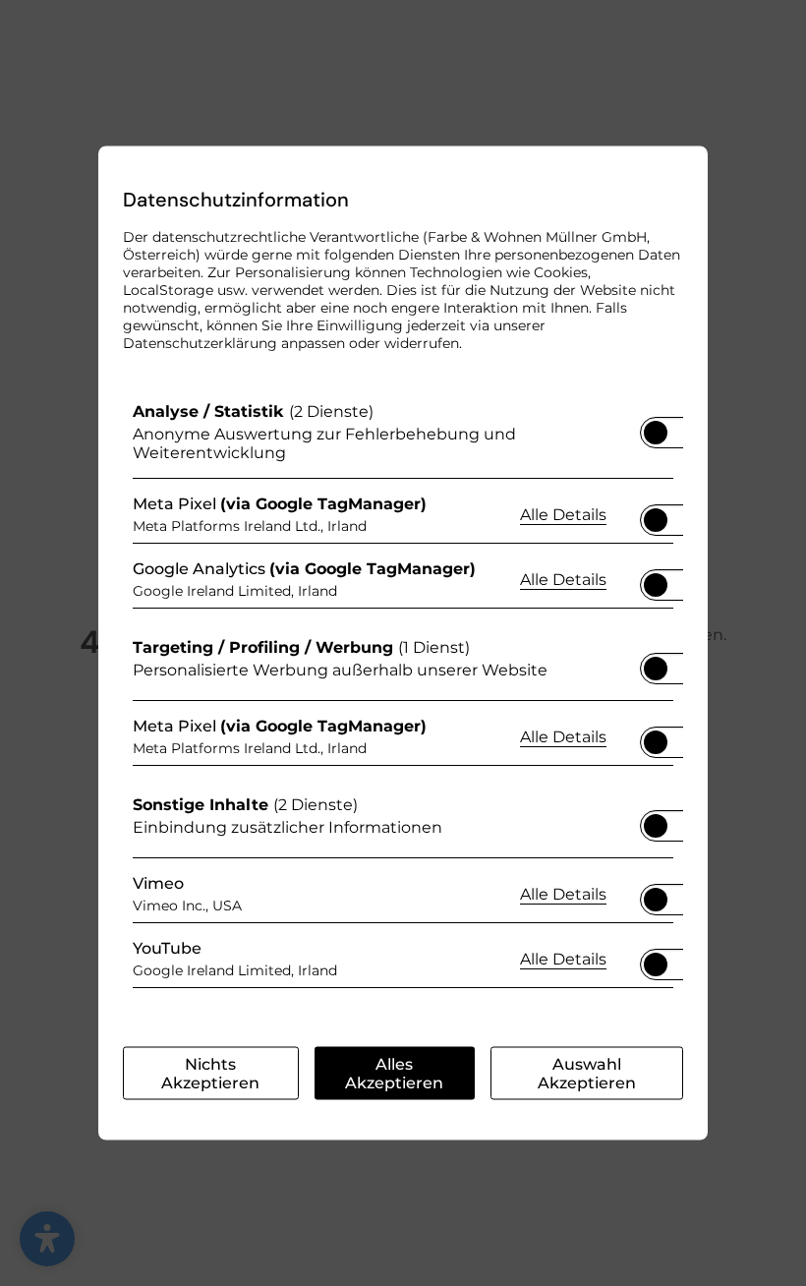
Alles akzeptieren (394, 1073)
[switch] (655, 426)
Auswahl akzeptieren (587, 1073)
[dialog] (403, 643)
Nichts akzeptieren (210, 1073)
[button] (655, 432)
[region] (403, 700)
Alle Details (563, 513)
